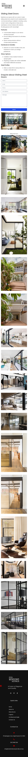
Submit (14, 109)
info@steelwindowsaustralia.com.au (14, 749)
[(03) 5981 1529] (14, 739)
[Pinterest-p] (14, 693)
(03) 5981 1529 (14, 742)
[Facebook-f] (17, 693)
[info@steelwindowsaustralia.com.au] (14, 746)
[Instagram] (11, 693)
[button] (24, 5)
